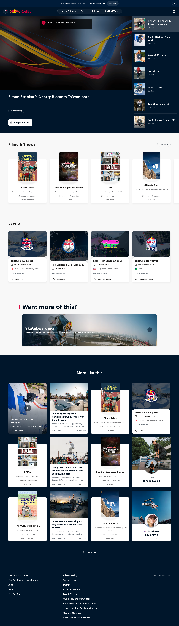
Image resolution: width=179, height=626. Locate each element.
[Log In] (174, 11)
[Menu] (5, 11)
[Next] (176, 178)
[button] (174, 3)
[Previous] (3, 178)
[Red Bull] (21, 11)
